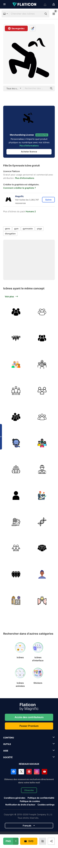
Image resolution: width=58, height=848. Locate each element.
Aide (5, 750)
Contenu (8, 737)
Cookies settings (46, 804)
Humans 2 (31, 211)
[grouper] (42, 338)
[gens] (16, 364)
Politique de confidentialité (41, 798)
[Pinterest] (29, 771)
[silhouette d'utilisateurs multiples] (16, 312)
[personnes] (16, 338)
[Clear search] (38, 13)
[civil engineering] (16, 600)
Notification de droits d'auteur (20, 804)
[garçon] (42, 574)
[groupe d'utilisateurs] (16, 416)
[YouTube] (44, 771)
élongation (10, 233)
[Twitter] (21, 771)
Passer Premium (29, 725)
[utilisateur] (16, 495)
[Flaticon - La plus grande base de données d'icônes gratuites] (25, 4)
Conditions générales (14, 798)
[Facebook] (13, 771)
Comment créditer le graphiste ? (19, 188)
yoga (39, 228)
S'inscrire (29, 790)
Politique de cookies (30, 801)
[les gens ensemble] (42, 364)
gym (16, 228)
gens (7, 228)
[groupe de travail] (16, 469)
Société (8, 757)
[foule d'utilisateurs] (42, 548)
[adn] (42, 521)
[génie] (16, 443)
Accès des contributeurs (29, 717)
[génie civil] (16, 521)
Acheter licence (29, 151)
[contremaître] (42, 469)
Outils (7, 744)
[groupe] (42, 312)
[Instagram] (36, 771)
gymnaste (28, 228)
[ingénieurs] (42, 495)
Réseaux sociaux (29, 764)
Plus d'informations (29, 145)
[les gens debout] (16, 548)
